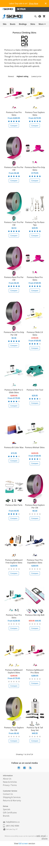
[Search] (36, 16)
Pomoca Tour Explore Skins (35, 113)
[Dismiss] (45, 3)
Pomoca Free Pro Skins (14, 113)
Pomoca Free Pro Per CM (13, 168)
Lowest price (36, 76)
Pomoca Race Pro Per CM (14, 278)
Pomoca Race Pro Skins (35, 278)
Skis (4, 24)
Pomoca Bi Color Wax (14, 447)
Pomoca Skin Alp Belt (34, 615)
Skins (32, 24)
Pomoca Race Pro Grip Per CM (14, 333)
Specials (6, 809)
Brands (6, 816)
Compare (13, 126)
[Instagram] (19, 768)
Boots (12, 24)
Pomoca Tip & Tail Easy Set (35, 729)
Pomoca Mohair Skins (35, 447)
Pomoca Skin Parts (13, 505)
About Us (7, 778)
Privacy (6, 785)
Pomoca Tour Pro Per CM (14, 223)
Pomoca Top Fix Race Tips (34, 223)
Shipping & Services (12, 797)
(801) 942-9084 (12, 825)
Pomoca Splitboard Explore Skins (13, 671)
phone (44, 838)
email (43, 836)
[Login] (41, 16)
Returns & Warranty (12, 800)
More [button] (41, 24)
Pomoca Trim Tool (35, 390)
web (38, 836)
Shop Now (33, 3)
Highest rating (22, 76)
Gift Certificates (10, 812)
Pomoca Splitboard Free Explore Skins (13, 561)
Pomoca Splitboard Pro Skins (34, 671)
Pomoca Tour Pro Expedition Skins (35, 561)
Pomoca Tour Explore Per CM (14, 729)
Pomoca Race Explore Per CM (35, 506)
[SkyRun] (21, 9)
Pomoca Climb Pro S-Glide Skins (14, 391)
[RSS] (30, 768)
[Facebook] (24, 768)
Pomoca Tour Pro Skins (14, 616)
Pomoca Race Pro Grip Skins (35, 168)
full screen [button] (23, 843)
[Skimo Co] (13, 18)
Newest (11, 76)
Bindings (23, 24)
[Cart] (45, 17)
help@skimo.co (13, 822)
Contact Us (8, 794)
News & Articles (10, 782)
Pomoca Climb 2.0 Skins (35, 333)
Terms (14, 785)
